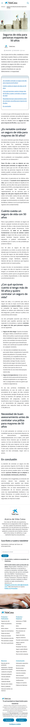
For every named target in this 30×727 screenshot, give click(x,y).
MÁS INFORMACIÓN (14, 713)
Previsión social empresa (22, 640)
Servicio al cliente (20, 665)
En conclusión (7, 106)
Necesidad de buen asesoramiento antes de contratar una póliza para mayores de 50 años (15, 101)
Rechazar (8, 720)
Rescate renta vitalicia (6, 684)
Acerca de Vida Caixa (15, 519)
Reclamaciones (20, 668)
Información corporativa (22, 663)
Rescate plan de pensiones (5, 664)
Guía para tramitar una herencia (6, 689)
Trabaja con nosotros (21, 682)
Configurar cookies (15, 724)
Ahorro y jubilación (5, 686)
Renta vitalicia (4, 628)
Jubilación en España (6, 671)
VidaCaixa (12, 46)
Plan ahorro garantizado (7, 643)
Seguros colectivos (21, 637)
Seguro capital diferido (21, 649)
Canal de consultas (21, 673)
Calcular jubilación (5, 676)
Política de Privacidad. (11, 588)
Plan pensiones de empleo (20, 631)
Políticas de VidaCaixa (21, 685)
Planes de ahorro (5, 633)
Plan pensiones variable (7, 640)
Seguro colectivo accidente (20, 643)
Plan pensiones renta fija (7, 638)
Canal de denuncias (21, 670)
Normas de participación (22, 678)
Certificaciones (19, 680)
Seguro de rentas (20, 635)
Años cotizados (5, 679)
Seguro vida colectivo (21, 651)
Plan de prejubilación (21, 628)
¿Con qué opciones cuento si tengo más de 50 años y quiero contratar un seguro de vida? (14, 93)
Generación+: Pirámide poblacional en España (7, 668)
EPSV (2, 626)
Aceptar (21, 720)
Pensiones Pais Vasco (21, 646)
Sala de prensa (20, 675)
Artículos (3, 6)
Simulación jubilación (6, 674)
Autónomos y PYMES (21, 621)
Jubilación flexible (5, 681)
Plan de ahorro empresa (22, 654)
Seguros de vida (5, 621)
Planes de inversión (6, 635)
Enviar (5, 556)
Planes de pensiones (6, 623)
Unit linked (18, 623)
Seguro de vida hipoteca (7, 631)
